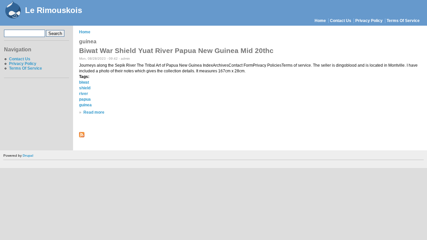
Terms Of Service (403, 20)
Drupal (28, 155)
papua (85, 99)
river (83, 93)
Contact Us (340, 20)
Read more (93, 112)
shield (84, 88)
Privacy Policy (369, 20)
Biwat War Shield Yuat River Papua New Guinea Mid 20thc (176, 50)
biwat (84, 82)
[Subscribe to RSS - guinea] (81, 136)
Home (320, 20)
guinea (85, 105)
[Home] (13, 10)
